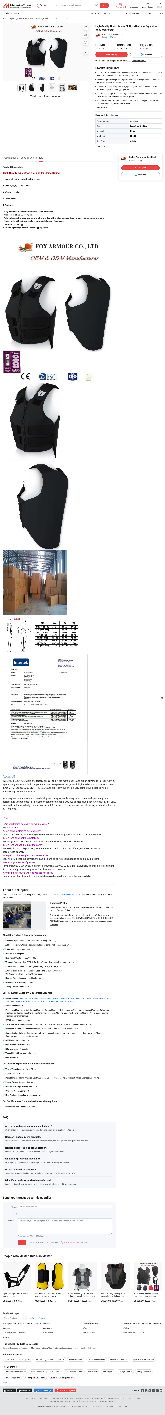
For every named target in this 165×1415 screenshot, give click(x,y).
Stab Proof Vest (88, 1332)
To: (15, 1214)
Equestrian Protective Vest (143, 1359)
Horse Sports (108, 1371)
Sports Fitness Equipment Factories (45, 1371)
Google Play (25, 1390)
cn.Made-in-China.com (107, 1401)
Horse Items (93, 1371)
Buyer (106, 13)
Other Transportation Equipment (18, 1359)
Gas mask (47, 1328)
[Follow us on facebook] (142, 1390)
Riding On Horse (125, 1371)
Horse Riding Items (12, 1378)
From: (14, 1207)
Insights (137, 1398)
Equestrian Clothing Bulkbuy (61, 1378)
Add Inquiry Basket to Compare (47, 96)
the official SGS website (63, 894)
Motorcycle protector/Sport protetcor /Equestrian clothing (23, 1323)
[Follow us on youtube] (153, 1390)
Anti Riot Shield (39, 998)
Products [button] (44, 5)
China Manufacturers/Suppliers (62, 1398)
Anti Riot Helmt (53, 998)
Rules (161, 13)
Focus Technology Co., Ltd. (64, 1406)
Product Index (126, 1398)
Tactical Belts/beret (90, 1323)
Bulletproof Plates (83, 998)
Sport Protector (38, 1001)
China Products (43, 1398)
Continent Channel (112, 1398)
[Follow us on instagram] (149, 1390)
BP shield (46, 1323)
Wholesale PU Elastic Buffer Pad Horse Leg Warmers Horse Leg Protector (48, 1296)
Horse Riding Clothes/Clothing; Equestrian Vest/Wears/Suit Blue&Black (146, 1296)
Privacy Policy (122, 1406)
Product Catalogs (39, 1318)
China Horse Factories (73, 1371)
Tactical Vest (61, 1001)
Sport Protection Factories (15, 1371)
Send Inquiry (111, 54)
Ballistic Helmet (99, 998)
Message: (13, 1220)
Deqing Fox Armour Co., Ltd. (113, 34)
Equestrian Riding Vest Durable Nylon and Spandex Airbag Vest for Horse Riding (82, 1296)
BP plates (126, 1328)
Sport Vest (50, 1001)
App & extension (132, 13)
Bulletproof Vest (68, 998)
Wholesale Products (82, 1398)
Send (22, 1242)
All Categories (11, 13)
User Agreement (96, 1406)
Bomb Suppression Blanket (133, 1332)
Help (117, 13)
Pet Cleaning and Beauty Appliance (50, 1359)
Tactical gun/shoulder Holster (14, 1332)
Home (5, 18)
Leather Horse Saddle (118, 1359)
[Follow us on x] (146, 1390)
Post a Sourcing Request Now (74, 1242)
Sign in (159, 7)
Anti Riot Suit (25, 998)
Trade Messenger (43, 1390)
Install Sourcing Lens (67, 1390)
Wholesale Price (97, 1398)
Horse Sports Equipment (35, 1378)
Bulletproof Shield (23, 1001)
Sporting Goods (42, 18)
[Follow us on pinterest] (157, 1390)
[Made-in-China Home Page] (17, 5)
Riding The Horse (144, 1371)
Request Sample (139, 61)
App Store (9, 1390)
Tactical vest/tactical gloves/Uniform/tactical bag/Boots (142, 1323)
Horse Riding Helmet (97, 1359)
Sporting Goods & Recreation (21, 18)
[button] (97, 5)
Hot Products (30, 1398)
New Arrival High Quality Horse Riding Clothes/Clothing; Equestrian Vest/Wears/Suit (115, 1296)
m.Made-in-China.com (88, 1401)
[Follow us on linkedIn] (161, 1390)
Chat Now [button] (147, 54)
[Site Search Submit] (104, 5)
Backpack (72, 1001)
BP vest (85, 1328)
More (5, 1382)
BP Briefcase (48, 1332)
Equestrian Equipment (60, 18)
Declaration (110, 1406)
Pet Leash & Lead (76, 1359)
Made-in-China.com (71, 1401)
